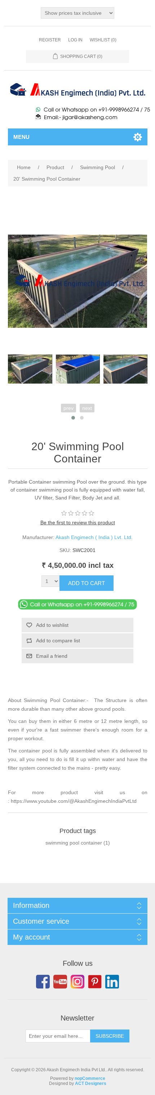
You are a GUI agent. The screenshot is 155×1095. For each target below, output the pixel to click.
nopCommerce (90, 1078)
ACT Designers (90, 1083)
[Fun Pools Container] (125, 369)
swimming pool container (73, 843)
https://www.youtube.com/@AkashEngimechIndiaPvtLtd (74, 801)
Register (50, 39)
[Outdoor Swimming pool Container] (78, 369)
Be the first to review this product (77, 522)
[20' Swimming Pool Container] (30, 369)
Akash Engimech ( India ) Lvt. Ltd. (94, 537)
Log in (75, 39)
